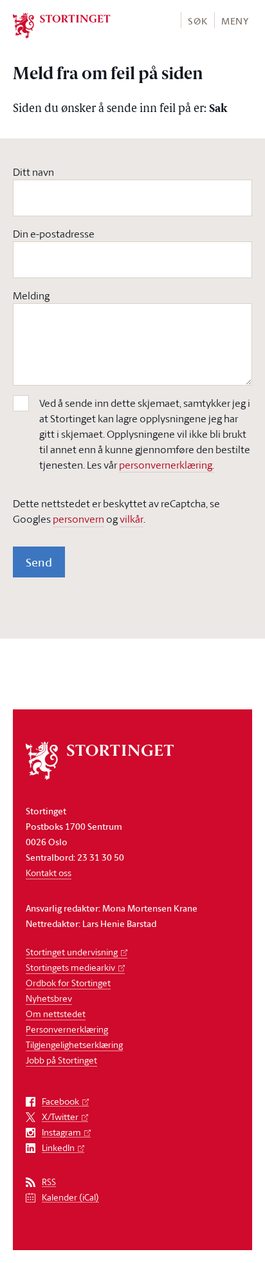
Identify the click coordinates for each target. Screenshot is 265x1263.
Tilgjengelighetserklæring (74, 1044)
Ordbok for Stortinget (68, 983)
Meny (235, 21)
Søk (197, 21)
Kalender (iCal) (70, 1197)
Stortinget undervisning (72, 952)
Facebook (60, 1102)
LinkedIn (58, 1148)
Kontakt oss (48, 872)
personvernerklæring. (166, 465)
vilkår (131, 519)
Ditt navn (33, 172)
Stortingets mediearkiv (70, 967)
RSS (49, 1182)
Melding (31, 295)
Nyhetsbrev (49, 998)
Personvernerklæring (67, 1029)
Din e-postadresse (54, 234)
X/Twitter (60, 1117)
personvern (78, 519)
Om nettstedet (56, 1013)
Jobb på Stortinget (61, 1060)
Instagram (61, 1132)
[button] (197, 20)
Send (39, 562)
